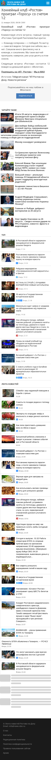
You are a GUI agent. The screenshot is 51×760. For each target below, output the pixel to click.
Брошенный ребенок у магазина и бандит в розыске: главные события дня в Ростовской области (32, 439)
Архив (6, 753)
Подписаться (25, 96)
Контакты (7, 735)
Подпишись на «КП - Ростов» (16, 71)
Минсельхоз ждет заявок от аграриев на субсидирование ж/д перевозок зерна (32, 308)
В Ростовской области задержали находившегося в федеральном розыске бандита (31, 243)
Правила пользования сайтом (16, 748)
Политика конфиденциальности (17, 744)
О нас (5, 730)
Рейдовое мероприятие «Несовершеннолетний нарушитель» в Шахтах (32, 271)
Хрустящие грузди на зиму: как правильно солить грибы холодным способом (31, 527)
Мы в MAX (39, 71)
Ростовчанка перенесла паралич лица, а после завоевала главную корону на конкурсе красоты (31, 257)
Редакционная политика (14, 739)
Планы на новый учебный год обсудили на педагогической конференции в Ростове (29, 343)
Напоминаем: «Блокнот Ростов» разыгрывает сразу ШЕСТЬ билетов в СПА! (32, 591)
